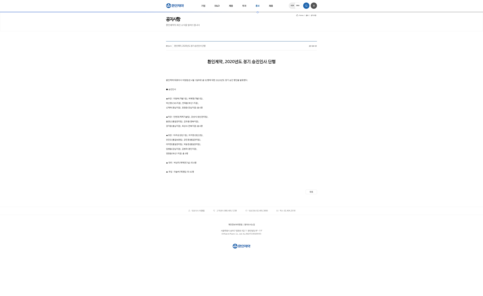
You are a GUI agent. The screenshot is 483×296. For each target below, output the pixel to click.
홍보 (258, 6)
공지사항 (313, 15)
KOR (292, 6)
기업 (203, 6)
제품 (231, 6)
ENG (297, 6)
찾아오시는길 (249, 224)
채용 (271, 6)
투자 (244, 6)
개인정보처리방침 (235, 224)
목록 (311, 192)
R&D (217, 6)
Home (301, 15)
